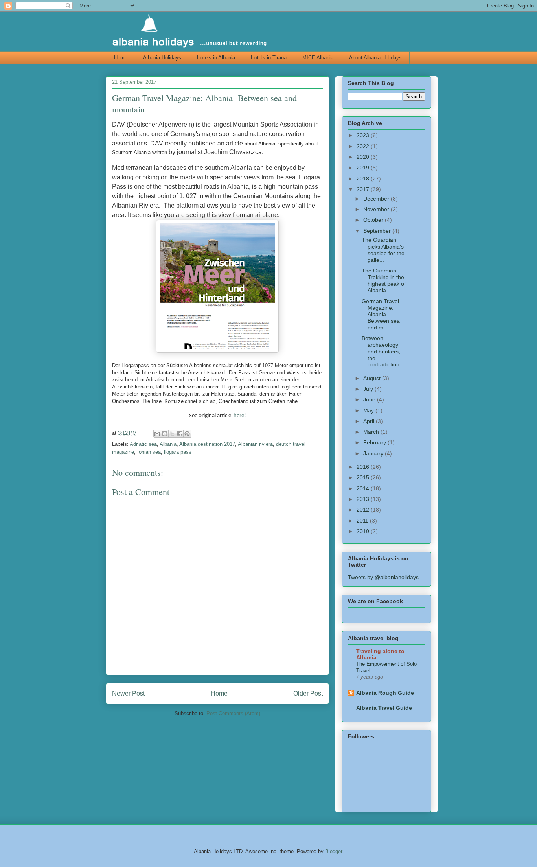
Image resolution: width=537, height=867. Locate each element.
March (372, 432)
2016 (364, 467)
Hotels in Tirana (269, 58)
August (372, 378)
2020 (364, 157)
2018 (364, 178)
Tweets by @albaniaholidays (383, 577)
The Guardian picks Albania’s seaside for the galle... (383, 250)
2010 (364, 531)
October (374, 220)
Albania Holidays (162, 58)
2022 (364, 146)
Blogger (333, 851)
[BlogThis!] (165, 434)
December (377, 198)
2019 (364, 167)
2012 (364, 509)
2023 (364, 135)
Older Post (308, 693)
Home (120, 58)
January (374, 453)
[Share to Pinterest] (187, 434)
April (369, 421)
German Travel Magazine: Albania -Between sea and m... (381, 314)
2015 (364, 477)
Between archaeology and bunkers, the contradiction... (383, 351)
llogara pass (177, 452)
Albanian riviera (255, 444)
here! (240, 416)
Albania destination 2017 (207, 444)
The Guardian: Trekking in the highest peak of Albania (384, 280)
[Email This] (157, 434)
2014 (364, 488)
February (375, 442)
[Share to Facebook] (180, 434)
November (377, 209)
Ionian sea (149, 452)
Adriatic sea (143, 444)
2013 (364, 499)
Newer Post (128, 693)
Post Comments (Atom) (233, 713)
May (369, 410)
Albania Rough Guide (385, 693)
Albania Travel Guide (384, 708)
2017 (364, 189)
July (369, 389)
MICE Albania (317, 58)
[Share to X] (172, 434)
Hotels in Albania (216, 58)
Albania (168, 444)
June (370, 399)
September (377, 231)
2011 (363, 520)
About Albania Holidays (375, 58)
